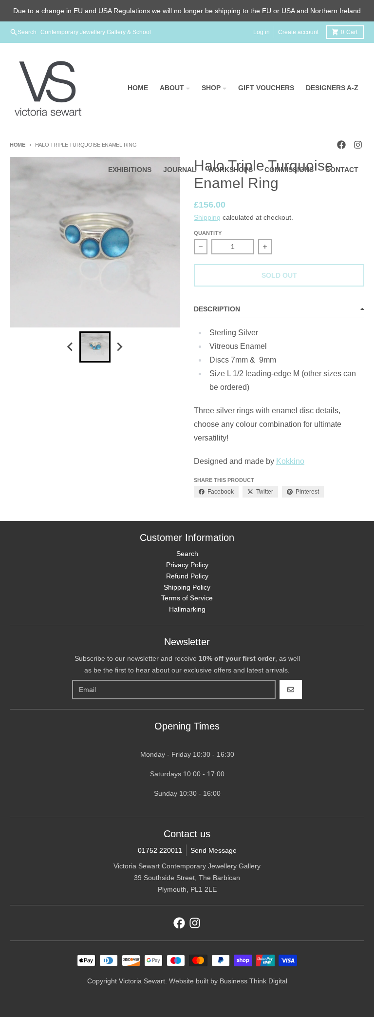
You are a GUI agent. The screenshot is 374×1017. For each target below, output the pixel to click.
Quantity (208, 233)
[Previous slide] (70, 347)
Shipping (207, 217)
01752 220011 (160, 850)
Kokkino (290, 461)
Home (17, 145)
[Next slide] (119, 347)
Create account (298, 32)
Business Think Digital (253, 981)
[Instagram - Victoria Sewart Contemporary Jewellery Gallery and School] (195, 923)
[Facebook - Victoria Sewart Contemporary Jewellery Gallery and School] (179, 923)
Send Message (213, 850)
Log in (261, 32)
